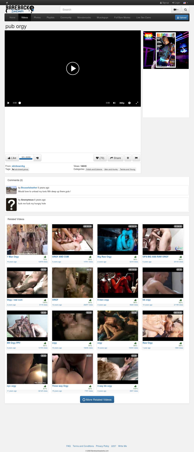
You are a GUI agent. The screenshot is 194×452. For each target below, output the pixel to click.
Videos (24, 17)
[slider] (61, 103)
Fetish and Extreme (94, 169)
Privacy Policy (102, 445)
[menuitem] (122, 103)
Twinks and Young (127, 169)
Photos (37, 17)
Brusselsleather (29, 187)
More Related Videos (98, 399)
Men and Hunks (111, 169)
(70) (101, 158)
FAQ (68, 445)
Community (65, 17)
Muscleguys (102, 17)
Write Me (122, 445)
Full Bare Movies (122, 17)
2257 (113, 445)
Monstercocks (84, 17)
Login (177, 2)
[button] (185, 2)
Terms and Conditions (83, 445)
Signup (165, 2)
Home (12, 17)
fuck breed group (21, 169)
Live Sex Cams (143, 17)
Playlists (50, 17)
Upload (182, 17)
